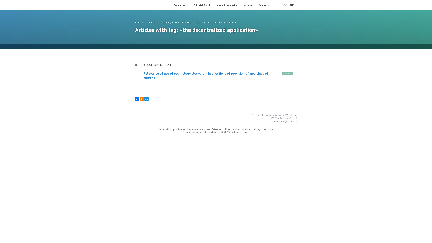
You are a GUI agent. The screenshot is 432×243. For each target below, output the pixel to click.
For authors (180, 5)
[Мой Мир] (146, 99)
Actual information (227, 5)
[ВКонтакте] (137, 99)
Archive (248, 5)
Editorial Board (201, 5)
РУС (285, 5)
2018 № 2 (287, 73)
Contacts (264, 5)
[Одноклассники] (142, 99)
